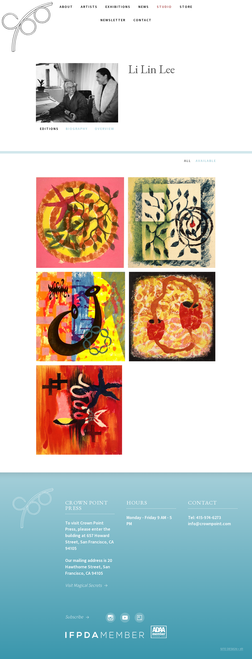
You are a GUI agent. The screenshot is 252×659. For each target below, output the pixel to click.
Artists (89, 6)
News (143, 6)
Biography (77, 128)
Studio (164, 6)
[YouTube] (125, 618)
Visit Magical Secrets (83, 585)
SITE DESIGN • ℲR (231, 648)
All (187, 160)
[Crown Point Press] (27, 27)
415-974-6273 (208, 517)
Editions (49, 128)
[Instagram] (110, 618)
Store (186, 6)
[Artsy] (139, 618)
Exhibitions (117, 6)
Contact (142, 20)
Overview (104, 128)
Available (206, 160)
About (66, 6)
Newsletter (113, 20)
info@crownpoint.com (209, 523)
